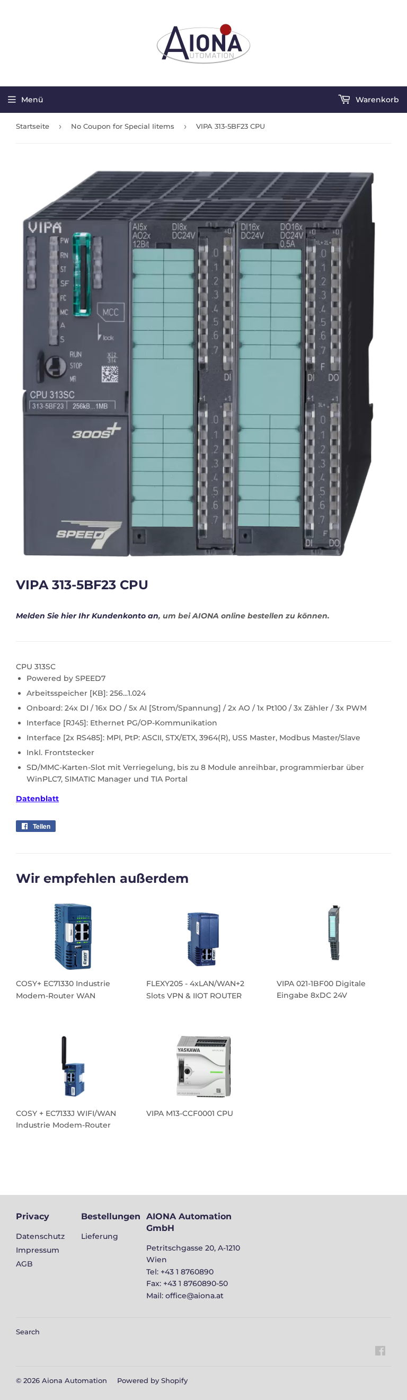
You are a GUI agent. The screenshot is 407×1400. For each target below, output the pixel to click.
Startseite (32, 126)
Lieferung (99, 1236)
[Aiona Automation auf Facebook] (380, 1352)
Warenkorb (376, 99)
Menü (32, 99)
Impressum (37, 1250)
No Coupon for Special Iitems (122, 126)
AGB (24, 1264)
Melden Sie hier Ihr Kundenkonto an (87, 616)
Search (28, 1331)
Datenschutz (40, 1236)
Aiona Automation (74, 1380)
